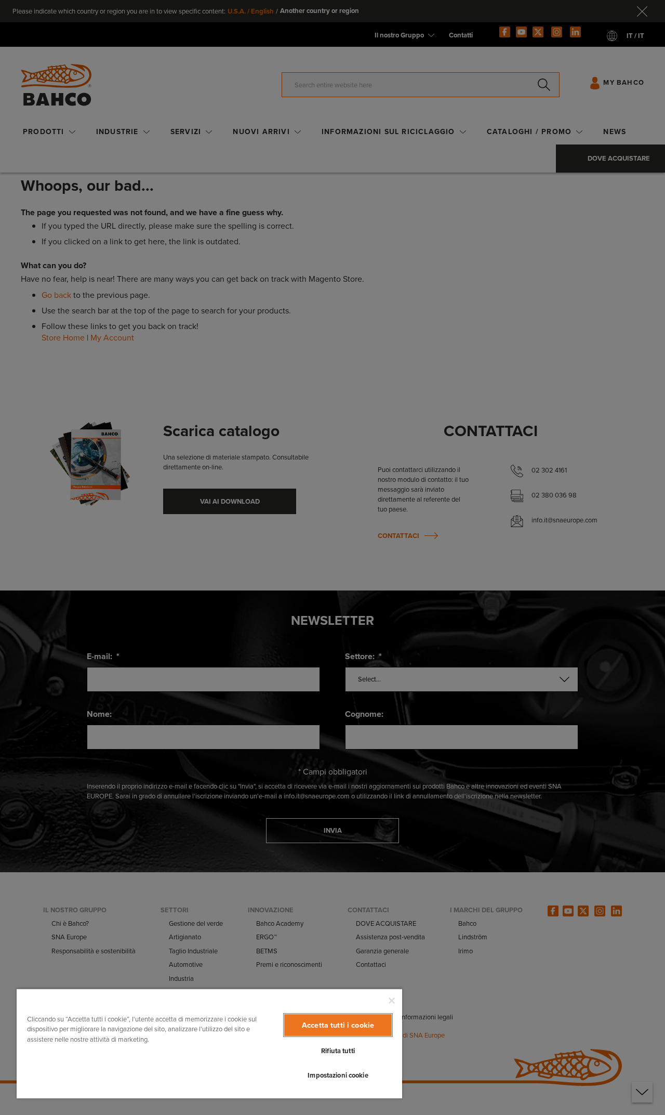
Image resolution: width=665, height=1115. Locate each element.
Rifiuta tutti (338, 1051)
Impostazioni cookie (338, 1075)
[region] (209, 1043)
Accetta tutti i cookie (338, 1025)
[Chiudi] (392, 1001)
